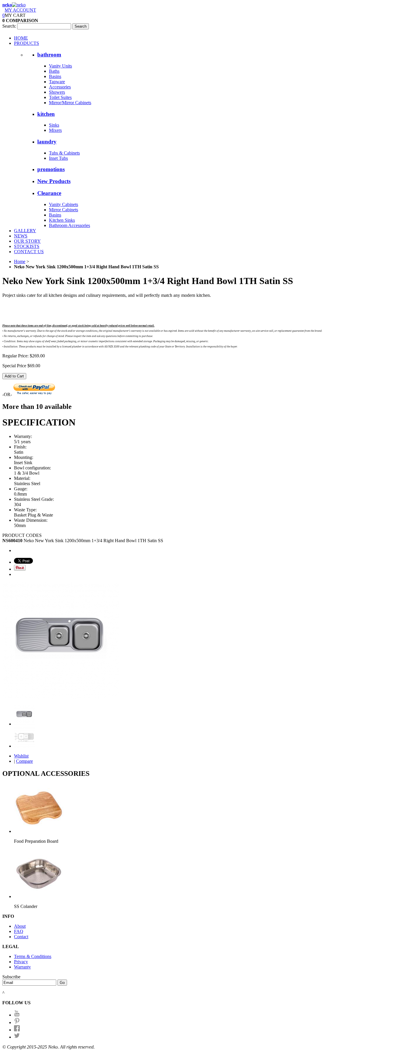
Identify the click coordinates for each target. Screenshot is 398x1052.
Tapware (57, 81)
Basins (55, 76)
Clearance (49, 193)
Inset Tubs (58, 158)
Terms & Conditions (32, 956)
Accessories (60, 86)
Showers (57, 92)
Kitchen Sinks (62, 220)
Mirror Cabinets (63, 209)
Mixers (55, 130)
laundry (47, 142)
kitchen (46, 114)
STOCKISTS (26, 246)
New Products (54, 181)
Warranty (22, 966)
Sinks (54, 125)
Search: (9, 26)
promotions (51, 169)
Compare (24, 761)
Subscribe (11, 976)
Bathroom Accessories (69, 225)
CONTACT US (29, 251)
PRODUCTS (26, 43)
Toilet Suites (60, 97)
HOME (21, 38)
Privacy (21, 961)
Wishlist (21, 755)
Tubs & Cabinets (64, 152)
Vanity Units (60, 65)
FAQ (18, 931)
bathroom (49, 55)
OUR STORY (27, 241)
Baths (54, 71)
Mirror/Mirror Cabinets (70, 102)
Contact (21, 936)
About (20, 926)
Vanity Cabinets (63, 204)
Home (19, 261)
